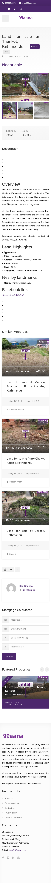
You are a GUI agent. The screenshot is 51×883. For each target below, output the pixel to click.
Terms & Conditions (13, 817)
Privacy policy (10, 813)
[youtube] (21, 9)
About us (8, 798)
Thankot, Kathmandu (16, 56)
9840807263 (29, 590)
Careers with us (11, 803)
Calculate (9, 656)
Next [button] (41, 90)
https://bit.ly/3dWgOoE (13, 295)
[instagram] (9, 9)
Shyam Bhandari (16, 409)
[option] (25, 87)
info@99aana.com (30, 3)
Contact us (9, 808)
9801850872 (10, 3)
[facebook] (3, 9)
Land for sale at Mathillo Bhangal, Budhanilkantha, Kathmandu (26, 386)
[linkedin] (15, 9)
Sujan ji (12, 554)
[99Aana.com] (25, 17)
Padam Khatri (15, 482)
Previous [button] (9, 90)
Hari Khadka (26, 585)
